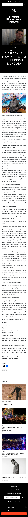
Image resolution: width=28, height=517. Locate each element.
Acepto (14, 513)
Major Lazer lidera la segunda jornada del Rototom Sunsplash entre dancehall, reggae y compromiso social (13, 429)
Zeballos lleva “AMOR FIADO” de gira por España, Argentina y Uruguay (13, 403)
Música (3, 401)
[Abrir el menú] (14, 25)
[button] (26, 506)
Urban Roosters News (14, 19)
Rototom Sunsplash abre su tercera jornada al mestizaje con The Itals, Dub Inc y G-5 (13, 454)
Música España (8, 401)
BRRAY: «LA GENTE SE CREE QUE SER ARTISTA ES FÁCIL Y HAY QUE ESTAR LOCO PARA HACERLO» (14, 478)
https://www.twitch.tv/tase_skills (9, 354)
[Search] (24, 4)
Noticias (14, 47)
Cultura (3, 425)
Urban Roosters (14, 68)
